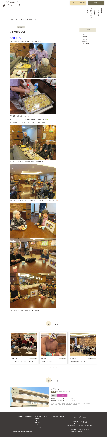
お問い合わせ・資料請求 (78, 3)
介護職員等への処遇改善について (77, 431)
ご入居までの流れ (91, 13)
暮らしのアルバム (20, 19)
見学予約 (96, 3)
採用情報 (102, 10)
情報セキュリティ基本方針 (84, 429)
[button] (7, 349)
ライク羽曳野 (86, 44)
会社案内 (76, 417)
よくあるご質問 (98, 12)
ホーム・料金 (94, 11)
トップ (11, 19)
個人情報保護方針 (73, 429)
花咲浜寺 (85, 41)
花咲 (84, 34)
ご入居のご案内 (28, 416)
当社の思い (87, 11)
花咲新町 (85, 36)
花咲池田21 (20, 27)
